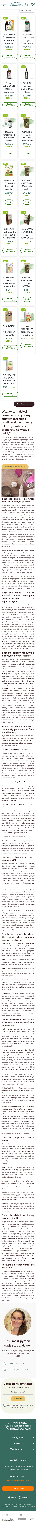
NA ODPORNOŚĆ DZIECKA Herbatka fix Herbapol (27, 332)
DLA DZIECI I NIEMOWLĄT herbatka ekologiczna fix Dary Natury (9, 332)
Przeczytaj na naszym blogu (15, 467)
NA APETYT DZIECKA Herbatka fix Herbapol (9, 379)
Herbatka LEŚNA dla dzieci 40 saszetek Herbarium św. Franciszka (9, 186)
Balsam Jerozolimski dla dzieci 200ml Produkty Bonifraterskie (9, 137)
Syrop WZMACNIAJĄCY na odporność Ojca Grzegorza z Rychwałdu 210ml (9, 89)
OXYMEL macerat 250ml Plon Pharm (27, 88)
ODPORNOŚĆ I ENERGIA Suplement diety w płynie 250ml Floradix (9, 40)
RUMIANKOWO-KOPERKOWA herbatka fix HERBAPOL (9, 283)
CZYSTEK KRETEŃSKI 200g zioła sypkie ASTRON (27, 186)
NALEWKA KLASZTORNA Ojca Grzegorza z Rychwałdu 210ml (27, 40)
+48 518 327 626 (17, 1363)
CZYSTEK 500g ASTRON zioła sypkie (27, 136)
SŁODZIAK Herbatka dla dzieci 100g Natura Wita (9, 233)
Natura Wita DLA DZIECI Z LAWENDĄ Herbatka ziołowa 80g (27, 234)
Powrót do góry (24, 404)
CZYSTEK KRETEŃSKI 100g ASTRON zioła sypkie (27, 283)
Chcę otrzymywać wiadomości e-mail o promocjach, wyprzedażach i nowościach (20, 1407)
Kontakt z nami (18, 1489)
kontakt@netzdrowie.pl (19, 1369)
